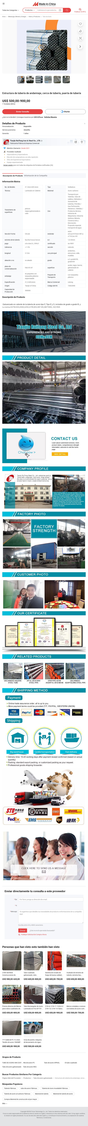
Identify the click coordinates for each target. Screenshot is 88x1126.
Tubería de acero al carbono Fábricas (17, 1094)
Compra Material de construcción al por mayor (20, 1099)
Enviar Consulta (22, 112)
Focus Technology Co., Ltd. (39, 1111)
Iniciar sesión (8, 165)
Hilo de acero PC (29, 1063)
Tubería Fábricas (10, 1088)
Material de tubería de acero (63, 1094)
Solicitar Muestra (50, 117)
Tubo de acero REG (30, 1067)
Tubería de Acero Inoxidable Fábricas (55, 1088)
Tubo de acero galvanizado (11, 1067)
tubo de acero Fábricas (29, 1088)
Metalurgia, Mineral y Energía (17, 16)
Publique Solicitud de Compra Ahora (32, 934)
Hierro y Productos (34, 16)
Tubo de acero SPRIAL (52, 1063)
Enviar (22, 930)
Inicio (4, 16)
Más (4, 1103)
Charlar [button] (67, 112)
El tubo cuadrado (71, 1063)
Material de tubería (41, 1094)
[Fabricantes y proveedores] (44, 4)
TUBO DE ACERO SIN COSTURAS (12, 1063)
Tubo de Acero (47, 16)
